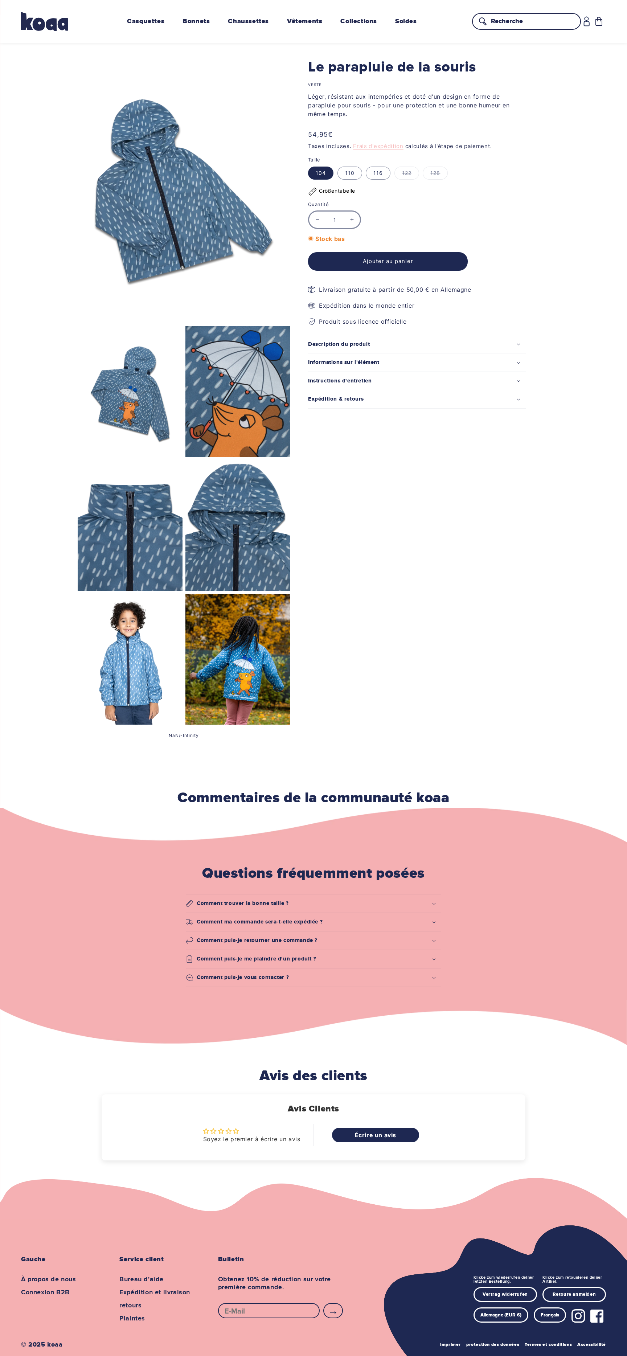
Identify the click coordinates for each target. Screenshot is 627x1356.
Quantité (318, 204)
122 (410, 174)
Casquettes (145, 21)
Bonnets (196, 21)
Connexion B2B (45, 1292)
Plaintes (132, 1319)
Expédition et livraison (154, 1292)
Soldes (406, 21)
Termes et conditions (548, 1344)
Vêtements (304, 21)
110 (350, 173)
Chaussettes (248, 21)
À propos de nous (48, 1279)
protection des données (492, 1344)
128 (439, 174)
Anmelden (333, 1310)
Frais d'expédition (378, 146)
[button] (599, 21)
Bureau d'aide (141, 1279)
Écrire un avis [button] (375, 1135)
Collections (358, 21)
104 (321, 173)
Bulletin (231, 1259)
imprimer (450, 1344)
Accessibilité (591, 1344)
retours (130, 1306)
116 (378, 173)
